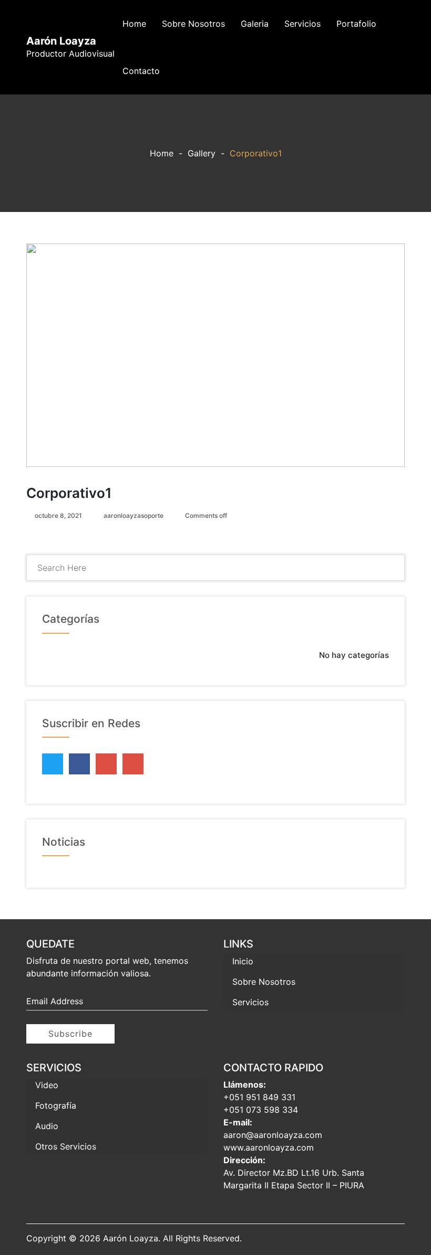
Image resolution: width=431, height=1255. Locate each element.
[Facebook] (79, 761)
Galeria (255, 23)
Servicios (302, 23)
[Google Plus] (106, 761)
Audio (46, 1126)
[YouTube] (133, 763)
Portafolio (356, 23)
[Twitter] (52, 761)
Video (46, 1085)
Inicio (242, 961)
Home (134, 23)
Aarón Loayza (61, 41)
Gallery (202, 153)
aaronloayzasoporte (133, 515)
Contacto (141, 71)
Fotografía (55, 1105)
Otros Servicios (65, 1146)
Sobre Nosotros (193, 23)
